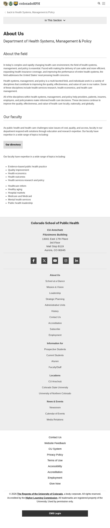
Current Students (55, 355)
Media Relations (55, 419)
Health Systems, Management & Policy (35, 12)
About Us (55, 275)
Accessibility (55, 466)
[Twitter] (44, 265)
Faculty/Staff (55, 367)
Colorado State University (55, 387)
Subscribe (55, 329)
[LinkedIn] (76, 265)
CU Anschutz (55, 381)
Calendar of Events (55, 413)
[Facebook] (34, 265)
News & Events (55, 401)
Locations (55, 375)
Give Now (55, 483)
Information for (55, 343)
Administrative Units (55, 305)
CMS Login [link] (55, 513)
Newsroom (55, 407)
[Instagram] (66, 265)
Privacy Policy (55, 454)
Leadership (55, 293)
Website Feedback (55, 443)
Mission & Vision (55, 287)
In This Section (53, 20)
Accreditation (55, 323)
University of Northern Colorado (55, 393)
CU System (55, 448)
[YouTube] (55, 265)
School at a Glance (55, 281)
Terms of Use (55, 460)
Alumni (55, 361)
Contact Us (55, 317)
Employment (55, 335)
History (55, 311)
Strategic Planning (55, 299)
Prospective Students (55, 349)
